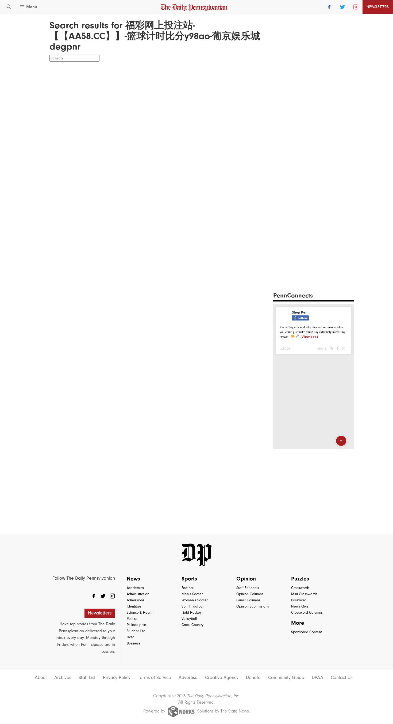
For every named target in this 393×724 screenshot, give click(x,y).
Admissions (135, 600)
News (133, 578)
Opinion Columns (249, 594)
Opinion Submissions (252, 606)
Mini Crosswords (304, 594)
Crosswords (300, 588)
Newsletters (99, 613)
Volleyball (189, 618)
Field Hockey (192, 612)
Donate (253, 677)
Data (130, 637)
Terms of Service (154, 677)
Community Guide (286, 677)
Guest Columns (248, 600)
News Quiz (299, 606)
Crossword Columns (307, 612)
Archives (62, 677)
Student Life (136, 631)
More (297, 623)
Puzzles (300, 578)
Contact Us (341, 677)
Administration (138, 594)
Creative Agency (221, 677)
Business (133, 643)
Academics (135, 588)
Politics (132, 618)
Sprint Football (193, 606)
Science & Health (140, 612)
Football (188, 588)
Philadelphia (136, 625)
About (41, 677)
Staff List (87, 677)
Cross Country (192, 625)
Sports (189, 578)
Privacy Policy (116, 677)
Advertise (188, 677)
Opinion (246, 578)
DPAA (317, 677)
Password (298, 600)
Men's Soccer (192, 594)
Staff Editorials (247, 588)
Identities (134, 606)
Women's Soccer (195, 600)
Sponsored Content (306, 632)
